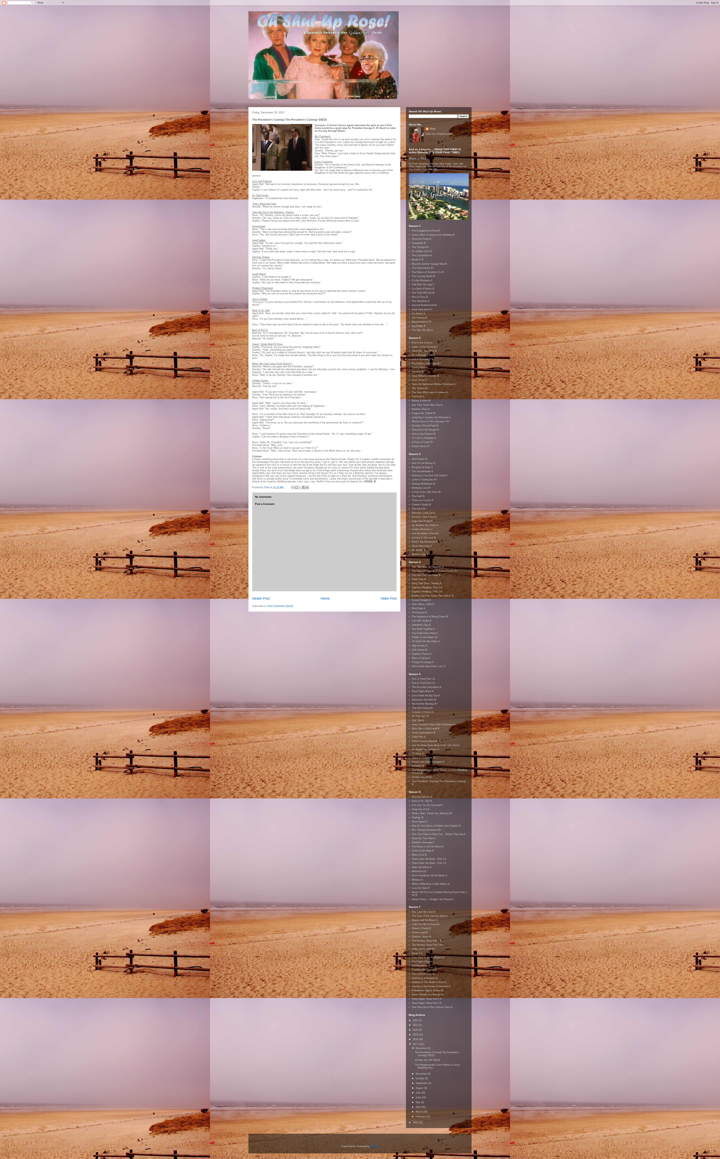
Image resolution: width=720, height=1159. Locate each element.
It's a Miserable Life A (423, 355)
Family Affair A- (420, 367)
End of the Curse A (422, 342)
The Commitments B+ (424, 974)
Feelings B (417, 817)
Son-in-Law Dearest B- (424, 433)
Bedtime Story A (421, 409)
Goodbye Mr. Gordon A (424, 969)
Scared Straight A (421, 600)
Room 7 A (417, 953)
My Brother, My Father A (425, 525)
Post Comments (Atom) (280, 606)
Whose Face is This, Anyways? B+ (431, 421)
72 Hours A (418, 753)
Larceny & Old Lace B (424, 537)
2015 (416, 1122)
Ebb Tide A (418, 720)
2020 (416, 1029)
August (420, 1088)
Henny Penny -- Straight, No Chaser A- (433, 899)
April (418, 1107)
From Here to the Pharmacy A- (428, 957)
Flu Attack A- (419, 313)
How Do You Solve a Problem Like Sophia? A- (437, 825)
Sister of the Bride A (423, 850)
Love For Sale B (420, 888)
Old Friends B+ (420, 459)
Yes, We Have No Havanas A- (428, 566)
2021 (416, 1025)
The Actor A (418, 396)
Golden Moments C (422, 529)
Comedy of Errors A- (423, 712)
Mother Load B (420, 932)
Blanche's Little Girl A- (424, 512)
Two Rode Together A (423, 629)
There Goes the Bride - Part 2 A (429, 863)
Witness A (417, 879)
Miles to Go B (419, 854)
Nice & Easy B (420, 296)
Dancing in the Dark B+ (424, 699)
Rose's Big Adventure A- (425, 541)
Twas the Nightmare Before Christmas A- (434, 384)
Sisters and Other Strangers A (428, 761)
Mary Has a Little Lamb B (426, 728)
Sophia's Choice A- (422, 653)
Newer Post (261, 598)
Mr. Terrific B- (419, 550)
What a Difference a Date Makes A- (431, 883)
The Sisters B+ (420, 388)
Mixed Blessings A (422, 546)
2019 (416, 1034)
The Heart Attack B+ (423, 268)
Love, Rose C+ (420, 380)
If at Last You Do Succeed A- (427, 805)
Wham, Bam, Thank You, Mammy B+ (432, 813)
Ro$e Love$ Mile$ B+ (423, 949)
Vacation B (418, 371)
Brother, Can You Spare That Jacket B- (433, 595)
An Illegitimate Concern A (425, 749)
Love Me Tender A (421, 620)
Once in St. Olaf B (422, 801)
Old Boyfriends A (421, 965)
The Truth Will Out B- (423, 292)
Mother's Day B (420, 554)
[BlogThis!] (296, 487)
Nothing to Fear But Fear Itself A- (430, 475)
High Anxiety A (420, 645)
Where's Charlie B (421, 928)
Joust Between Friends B (425, 375)
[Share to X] (300, 487)
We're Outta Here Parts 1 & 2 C (429, 666)
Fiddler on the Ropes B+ (425, 637)
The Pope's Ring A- (422, 961)
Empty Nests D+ (421, 446)
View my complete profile (439, 133)
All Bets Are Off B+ (422, 777)
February (421, 1116)
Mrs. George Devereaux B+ (427, 829)
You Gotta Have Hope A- (425, 633)
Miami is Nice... (418, 158)
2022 (416, 1020)
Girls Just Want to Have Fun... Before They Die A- (439, 834)
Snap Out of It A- (421, 809)
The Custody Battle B (423, 276)
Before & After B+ (421, 400)
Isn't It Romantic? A (422, 359)
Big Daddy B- (419, 326)
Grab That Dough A (422, 521)
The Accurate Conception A (426, 687)
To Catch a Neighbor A (424, 438)
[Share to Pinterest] (307, 487)
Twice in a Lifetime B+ (424, 757)
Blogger (374, 1146)
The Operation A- (421, 301)
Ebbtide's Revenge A (423, 842)
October (420, 1078)
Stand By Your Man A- (424, 838)
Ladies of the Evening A (425, 346)
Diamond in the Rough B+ (426, 429)
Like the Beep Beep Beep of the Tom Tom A (436, 745)
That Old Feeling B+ (423, 708)
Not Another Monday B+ (425, 703)
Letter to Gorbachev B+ (424, 479)
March (419, 1111)
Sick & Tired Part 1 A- (424, 678)
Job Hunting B (419, 317)
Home (325, 598)
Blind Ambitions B (421, 321)
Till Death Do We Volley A (426, 641)
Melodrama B (419, 871)
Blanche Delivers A (422, 796)
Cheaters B (418, 765)
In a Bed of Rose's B (423, 288)
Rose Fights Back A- (423, 691)
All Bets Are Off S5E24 (427, 1060)
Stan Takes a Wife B (423, 604)
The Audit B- (418, 496)
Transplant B (419, 243)
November (422, 1073)
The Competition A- (422, 255)
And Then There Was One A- (427, 405)
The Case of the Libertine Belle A (430, 916)
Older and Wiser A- (422, 867)
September (422, 1083)
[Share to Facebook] (304, 487)
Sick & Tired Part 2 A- (424, 683)
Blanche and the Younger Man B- (430, 263)
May (418, 1102)
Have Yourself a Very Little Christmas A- (433, 724)
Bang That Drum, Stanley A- (427, 583)
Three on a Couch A (422, 500)
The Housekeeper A (422, 471)
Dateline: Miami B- (422, 936)
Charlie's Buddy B (421, 504)
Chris (432, 128)
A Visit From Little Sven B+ (427, 492)
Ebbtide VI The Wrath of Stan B (429, 982)
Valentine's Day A (421, 624)
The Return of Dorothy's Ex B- (428, 272)
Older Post (389, 598)
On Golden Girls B (422, 251)
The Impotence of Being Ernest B (430, 616)
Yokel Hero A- (419, 579)
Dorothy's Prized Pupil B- (425, 425)
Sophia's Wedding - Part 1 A (427, 587)
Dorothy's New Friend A (424, 517)
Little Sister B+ (420, 649)
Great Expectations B (423, 732)
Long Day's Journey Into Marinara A (431, 417)
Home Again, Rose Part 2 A (427, 1003)
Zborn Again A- (420, 821)
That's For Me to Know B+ (426, 924)
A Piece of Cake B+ (422, 442)
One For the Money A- (424, 463)
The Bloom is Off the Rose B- (428, 846)
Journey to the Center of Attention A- (431, 986)
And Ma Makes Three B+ (425, 533)
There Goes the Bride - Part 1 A (429, 859)
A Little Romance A (422, 280)
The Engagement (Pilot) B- (426, 230)
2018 (416, 1039)
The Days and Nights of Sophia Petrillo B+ (435, 571)
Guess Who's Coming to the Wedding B (433, 234)
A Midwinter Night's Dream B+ (428, 990)
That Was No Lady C (423, 284)
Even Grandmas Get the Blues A (429, 875)
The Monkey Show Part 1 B (427, 940)
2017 (416, 1044)
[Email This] (293, 487)
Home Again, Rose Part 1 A (427, 998)
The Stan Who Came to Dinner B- (430, 392)
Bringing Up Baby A (422, 467)
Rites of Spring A (421, 658)
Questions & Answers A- (425, 978)
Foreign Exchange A (423, 662)
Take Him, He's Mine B (424, 351)
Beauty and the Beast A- (425, 920)
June (419, 1097)
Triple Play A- (419, 736)
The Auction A (419, 612)
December (422, 1048)
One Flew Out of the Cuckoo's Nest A (432, 1007)
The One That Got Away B (426, 575)
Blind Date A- (419, 608)
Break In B (417, 259)
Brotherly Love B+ (421, 487)
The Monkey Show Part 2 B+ (427, 944)
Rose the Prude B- (422, 239)
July (418, 1092)
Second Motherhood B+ (424, 305)
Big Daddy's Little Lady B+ (426, 363)
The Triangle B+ (420, 247)
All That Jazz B (420, 716)
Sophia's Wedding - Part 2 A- (427, 591)
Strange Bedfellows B (423, 483)
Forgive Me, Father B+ (424, 413)
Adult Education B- (422, 309)
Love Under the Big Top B (426, 695)
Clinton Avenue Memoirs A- (426, 741)
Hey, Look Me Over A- (424, 911)
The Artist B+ (419, 508)
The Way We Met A (422, 330)
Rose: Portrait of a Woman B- (428, 994)
